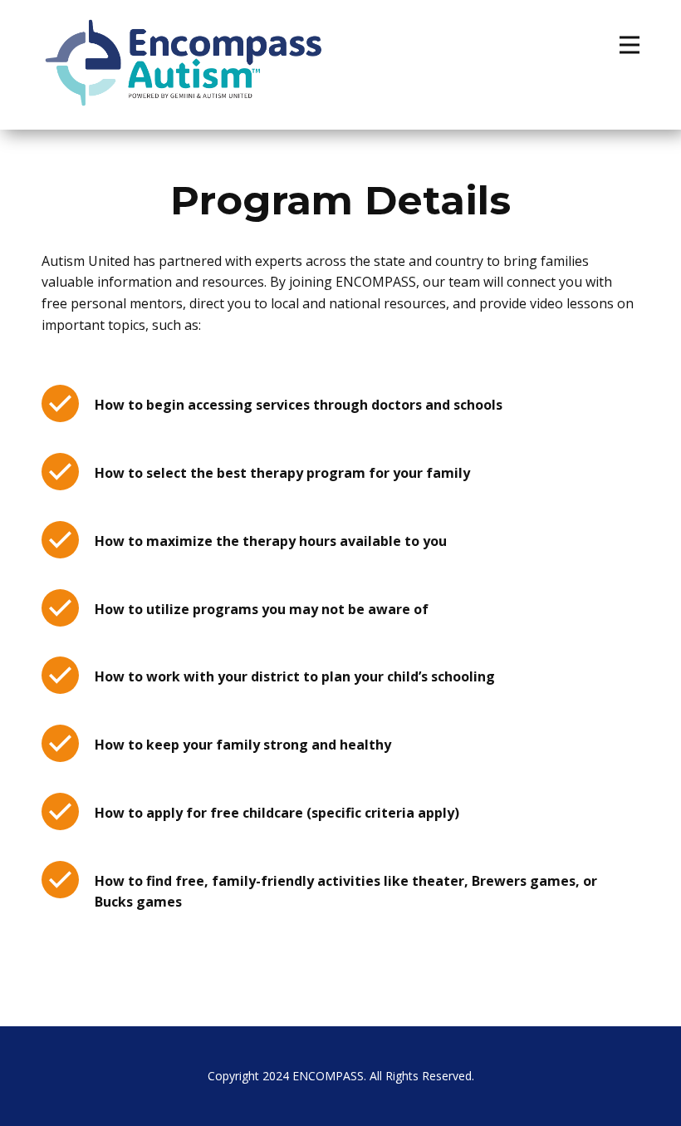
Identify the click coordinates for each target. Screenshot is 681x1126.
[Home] (183, 63)
